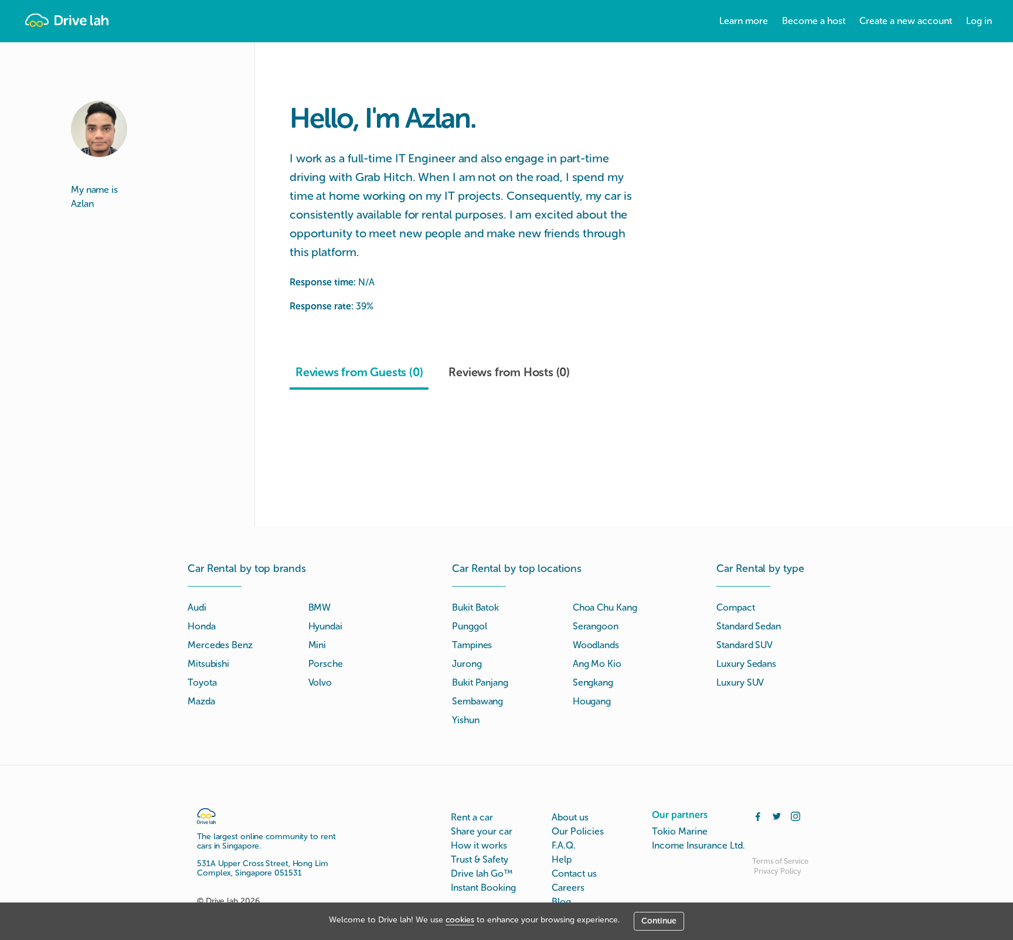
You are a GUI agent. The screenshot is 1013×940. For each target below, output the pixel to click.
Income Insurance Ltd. (698, 845)
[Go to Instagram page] (795, 815)
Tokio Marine (680, 831)
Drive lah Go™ (481, 873)
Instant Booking (483, 887)
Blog (561, 901)
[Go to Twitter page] (777, 815)
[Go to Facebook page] (758, 815)
